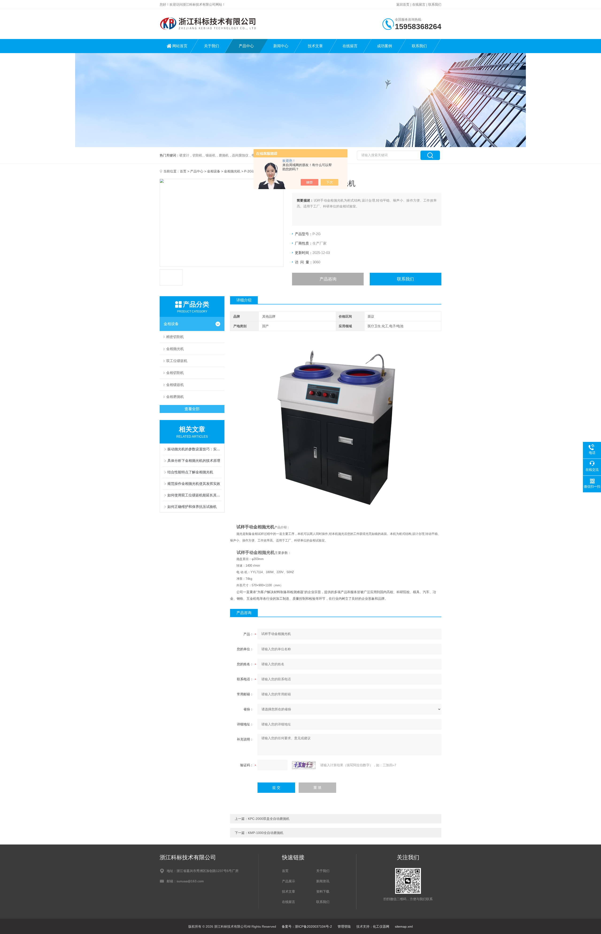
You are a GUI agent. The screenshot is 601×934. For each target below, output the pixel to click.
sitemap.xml (404, 926)
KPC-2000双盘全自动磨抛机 (268, 819)
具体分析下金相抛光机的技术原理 (193, 461)
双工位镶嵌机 (176, 361)
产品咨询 (328, 279)
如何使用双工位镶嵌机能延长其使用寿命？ (194, 495)
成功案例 (384, 46)
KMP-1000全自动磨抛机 (265, 833)
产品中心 (246, 46)
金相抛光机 (232, 171)
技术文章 (315, 46)
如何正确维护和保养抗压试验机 (192, 507)
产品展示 (288, 881)
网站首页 (179, 46)
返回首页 (402, 4)
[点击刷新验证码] (304, 765)
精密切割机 (175, 337)
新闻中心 (280, 46)
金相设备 (213, 171)
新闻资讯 (322, 881)
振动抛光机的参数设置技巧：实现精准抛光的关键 (194, 449)
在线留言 (418, 4)
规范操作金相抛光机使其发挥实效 (193, 484)
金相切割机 (175, 373)
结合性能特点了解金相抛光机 (190, 472)
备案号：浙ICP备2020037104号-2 (307, 926)
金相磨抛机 (175, 397)
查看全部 (192, 409)
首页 (183, 171)
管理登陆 (344, 926)
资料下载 (322, 891)
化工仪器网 (381, 926)
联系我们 (434, 4)
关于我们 (211, 46)
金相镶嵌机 (175, 385)
